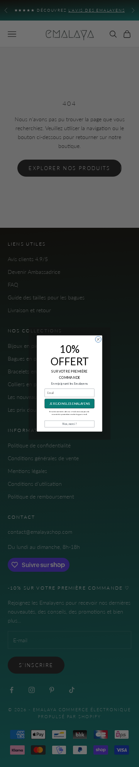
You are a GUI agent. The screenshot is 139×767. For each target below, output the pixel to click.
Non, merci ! (69, 423)
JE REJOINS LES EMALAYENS (69, 404)
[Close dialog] (98, 339)
